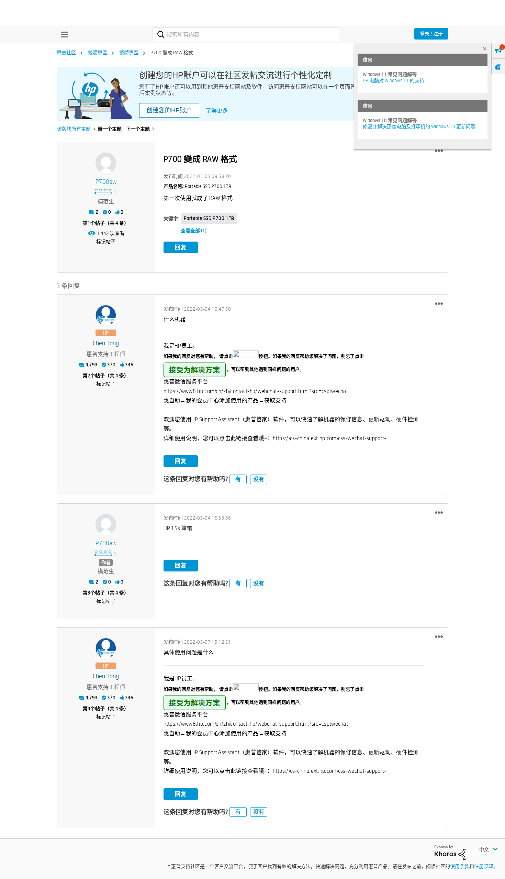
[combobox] (246, 34)
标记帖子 (105, 241)
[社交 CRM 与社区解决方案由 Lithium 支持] (450, 852)
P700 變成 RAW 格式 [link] (171, 52)
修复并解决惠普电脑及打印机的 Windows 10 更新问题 (419, 126)
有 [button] (238, 479)
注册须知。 (486, 866)
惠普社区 (66, 52)
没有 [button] (258, 479)
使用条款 (459, 866)
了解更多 (217, 110)
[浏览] (62, 34)
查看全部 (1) (193, 230)
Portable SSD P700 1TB (209, 218)
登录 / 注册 (431, 34)
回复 (181, 247)
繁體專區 (97, 52)
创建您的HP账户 (169, 110)
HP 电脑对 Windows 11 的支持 (393, 80)
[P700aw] (106, 163)
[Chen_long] (106, 315)
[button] (439, 150)
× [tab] (484, 48)
